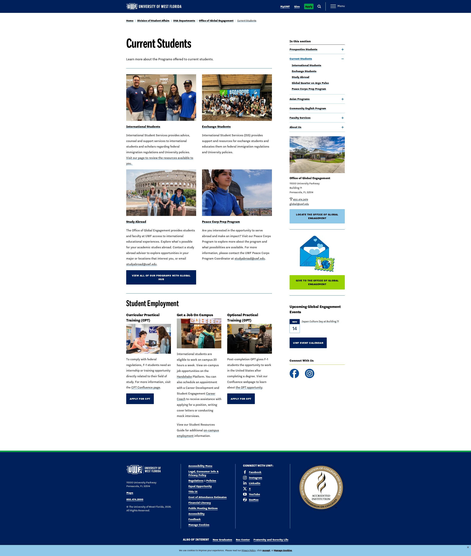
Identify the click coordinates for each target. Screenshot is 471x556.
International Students (306, 65)
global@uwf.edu (299, 203)
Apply (308, 6)
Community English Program (308, 108)
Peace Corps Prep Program (309, 88)
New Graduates (222, 539)
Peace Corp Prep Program (221, 221)
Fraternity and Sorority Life (271, 539)
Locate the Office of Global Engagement (317, 216)
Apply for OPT (241, 398)
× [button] (468, 547)
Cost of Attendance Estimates (207, 497)
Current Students (246, 20)
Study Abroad (300, 77)
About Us (295, 127)
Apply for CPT (140, 398)
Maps (129, 492)
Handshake (184, 376)
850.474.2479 (300, 199)
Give (297, 6)
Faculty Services (300, 117)
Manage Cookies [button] (283, 550)
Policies (211, 480)
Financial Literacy (199, 502)
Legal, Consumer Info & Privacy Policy (203, 473)
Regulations (195, 480)
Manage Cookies (198, 524)
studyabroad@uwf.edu (141, 264)
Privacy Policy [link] (249, 550)
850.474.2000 (134, 499)
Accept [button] (266, 550)
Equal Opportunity (200, 486)
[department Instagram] (309, 373)
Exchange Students (304, 71)
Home (129, 20)
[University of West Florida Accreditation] (321, 487)
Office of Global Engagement (216, 20)
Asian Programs (300, 99)
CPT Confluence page (145, 387)
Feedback (194, 519)
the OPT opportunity (249, 387)
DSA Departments (184, 20)
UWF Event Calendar (308, 342)
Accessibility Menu (200, 466)
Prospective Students (303, 49)
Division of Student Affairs (153, 20)
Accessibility (196, 513)
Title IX (193, 491)
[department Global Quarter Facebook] (294, 373)
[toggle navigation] (342, 49)
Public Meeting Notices (203, 508)
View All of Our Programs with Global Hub (161, 277)
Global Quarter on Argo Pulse (310, 83)
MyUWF (285, 6)
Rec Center (243, 539)
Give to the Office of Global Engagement (317, 282)
